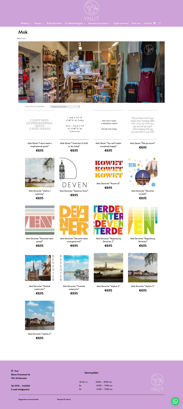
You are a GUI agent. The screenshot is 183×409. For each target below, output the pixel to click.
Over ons (136, 23)
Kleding (25, 23)
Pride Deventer (54, 23)
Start (19, 38)
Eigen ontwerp (121, 23)
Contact (148, 23)
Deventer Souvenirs (98, 23)
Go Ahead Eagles (74, 23)
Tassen (37, 23)
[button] (175, 401)
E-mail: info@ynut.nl (20, 389)
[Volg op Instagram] (12, 371)
